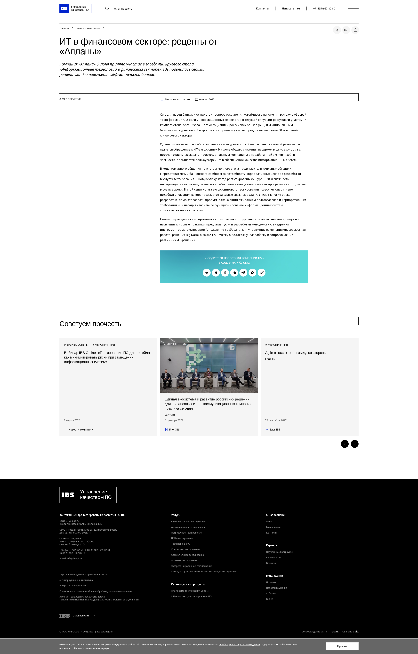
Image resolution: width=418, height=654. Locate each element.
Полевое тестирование (184, 560)
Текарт (334, 631)
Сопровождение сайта (314, 631)
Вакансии (271, 563)
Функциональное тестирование (188, 521)
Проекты (271, 582)
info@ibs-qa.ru (74, 558)
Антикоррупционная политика (76, 580)
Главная (64, 28)
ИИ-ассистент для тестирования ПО (191, 596)
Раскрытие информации (72, 585)
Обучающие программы (279, 551)
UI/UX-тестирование (182, 538)
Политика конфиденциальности (92, 599)
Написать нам (291, 8)
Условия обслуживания (126, 599)
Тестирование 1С (180, 543)
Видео (269, 599)
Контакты (262, 8)
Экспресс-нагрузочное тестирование (191, 566)
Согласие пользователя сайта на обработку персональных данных (96, 591)
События (271, 593)
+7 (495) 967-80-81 (75, 552)
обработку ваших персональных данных (239, 644)
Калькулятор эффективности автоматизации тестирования (204, 571)
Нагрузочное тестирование (186, 532)
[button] (345, 444)
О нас (269, 521)
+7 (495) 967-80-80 (324, 8)
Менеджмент (273, 527)
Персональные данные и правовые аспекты (83, 574)
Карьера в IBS (273, 557)
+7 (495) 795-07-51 (100, 549)
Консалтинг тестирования (185, 549)
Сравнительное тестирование (187, 554)
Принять (342, 646)
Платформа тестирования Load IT (190, 590)
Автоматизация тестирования (188, 527)
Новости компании (87, 28)
